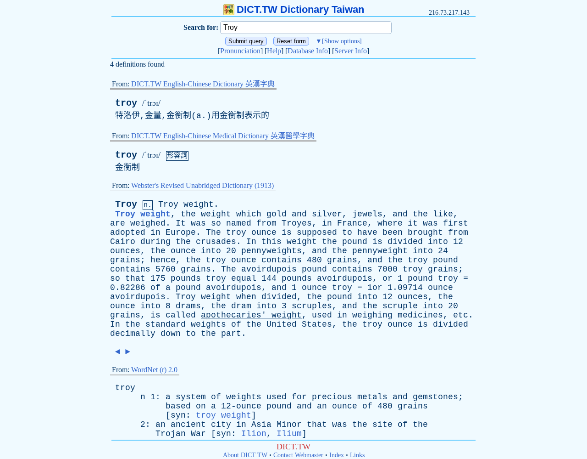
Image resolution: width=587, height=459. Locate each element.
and (299, 214)
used (322, 315)
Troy (126, 204)
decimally (132, 333)
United (281, 324)
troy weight (223, 415)
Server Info (350, 51)
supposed (317, 232)
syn (178, 415)
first (455, 223)
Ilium (289, 433)
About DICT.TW (245, 455)
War (198, 433)
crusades (216, 241)
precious (332, 397)
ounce (264, 232)
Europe (181, 232)
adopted (127, 232)
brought (425, 232)
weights (208, 324)
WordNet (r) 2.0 (154, 370)
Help (274, 51)
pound (354, 241)
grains (125, 260)
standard (165, 324)
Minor (289, 424)
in (327, 223)
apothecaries (231, 315)
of (155, 287)
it (413, 223)
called (181, 315)
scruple (400, 306)
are (117, 223)
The (213, 232)
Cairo (122, 241)
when (246, 296)
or (387, 278)
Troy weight (143, 214)
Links (357, 455)
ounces (125, 250)
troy (126, 103)
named (238, 223)
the (188, 214)
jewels (367, 214)
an (322, 406)
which (248, 214)
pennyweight (380, 250)
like (443, 214)
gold (276, 214)
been (392, 232)
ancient (188, 424)
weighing (372, 315)
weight (198, 204)
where (390, 223)
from (266, 223)
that (135, 278)
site (382, 424)
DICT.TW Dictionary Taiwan (300, 9)
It (181, 223)
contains (281, 260)
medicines (420, 315)
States (317, 324)
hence (163, 260)
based (178, 406)
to (347, 232)
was (198, 223)
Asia (261, 424)
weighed (148, 223)
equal (243, 278)
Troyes (297, 223)
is (287, 232)
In (251, 241)
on (201, 406)
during (155, 241)
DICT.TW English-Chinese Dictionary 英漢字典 (203, 84)
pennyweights (271, 250)
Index (336, 455)
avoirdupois (269, 269)
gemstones (435, 397)
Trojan (170, 433)
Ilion (253, 433)
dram (241, 306)
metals (372, 397)
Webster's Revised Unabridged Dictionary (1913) (202, 185)
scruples (312, 306)
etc (460, 315)
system (191, 397)
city (221, 424)
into (438, 241)
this (271, 241)
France (352, 223)
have (367, 232)
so (216, 223)
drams (188, 306)
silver (327, 214)
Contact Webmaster (298, 455)
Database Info (308, 51)
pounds (186, 278)
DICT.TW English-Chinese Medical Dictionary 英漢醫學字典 (223, 136)
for (299, 397)
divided (405, 241)
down (171, 333)
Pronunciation (240, 51)
